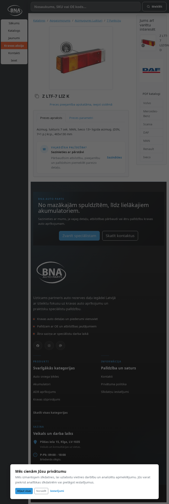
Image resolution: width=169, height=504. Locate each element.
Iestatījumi (57, 491)
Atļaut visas (24, 491)
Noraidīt (41, 491)
